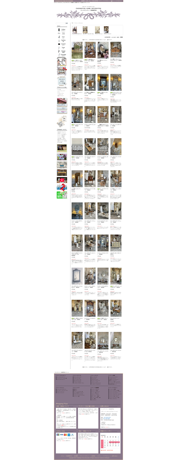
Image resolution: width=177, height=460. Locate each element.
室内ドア (75, 390)
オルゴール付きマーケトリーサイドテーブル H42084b (77, 254)
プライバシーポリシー (84, 455)
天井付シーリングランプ (113, 379)
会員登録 (93, 455)
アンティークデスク (77, 381)
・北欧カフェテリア (60, 95)
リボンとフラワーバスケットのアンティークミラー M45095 (116, 93)
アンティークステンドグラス (79, 395)
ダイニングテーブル (77, 377)
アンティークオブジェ (95, 391)
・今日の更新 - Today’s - (61, 138)
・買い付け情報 (59, 142)
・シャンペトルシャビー (61, 90)
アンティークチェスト (79, 23)
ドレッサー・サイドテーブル (88, 33)
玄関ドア (75, 389)
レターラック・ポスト (95, 395)
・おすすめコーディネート (61, 131)
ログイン (101, 0)
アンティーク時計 (94, 390)
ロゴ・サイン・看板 (95, 396)
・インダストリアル (60, 93)
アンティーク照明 (111, 375)
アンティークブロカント (112, 387)
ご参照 (62, 425)
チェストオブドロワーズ (76, 33)
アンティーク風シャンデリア (114, 381)
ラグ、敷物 (93, 398)
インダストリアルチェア (96, 384)
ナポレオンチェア (94, 379)
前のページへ (85, 39)
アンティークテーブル (77, 375)
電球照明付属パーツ (113, 384)
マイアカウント (107, 0)
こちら (63, 412)
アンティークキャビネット (61, 375)
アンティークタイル (95, 389)
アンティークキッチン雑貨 (114, 390)
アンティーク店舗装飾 (95, 387)
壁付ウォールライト (113, 380)
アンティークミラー (107, 33)
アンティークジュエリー (113, 392)
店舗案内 (83, 0)
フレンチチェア (94, 377)
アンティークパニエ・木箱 (114, 397)
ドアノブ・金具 (77, 396)
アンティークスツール (95, 380)
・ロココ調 (59, 89)
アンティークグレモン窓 (78, 391)
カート (113, 1)
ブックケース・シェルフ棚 (62, 378)
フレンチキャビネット (61, 377)
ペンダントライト (112, 378)
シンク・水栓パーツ (95, 392)
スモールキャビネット (61, 379)
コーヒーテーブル (77, 378)
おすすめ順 (114, 37)
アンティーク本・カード (113, 396)
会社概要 (76, 455)
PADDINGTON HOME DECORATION (64, 1)
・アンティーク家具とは (61, 135)
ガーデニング (93, 399)
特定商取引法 (69, 455)
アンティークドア (76, 387)
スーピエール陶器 (112, 389)
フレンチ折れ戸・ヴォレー (79, 392)
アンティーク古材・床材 (96, 397)
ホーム (62, 455)
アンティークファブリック (114, 395)
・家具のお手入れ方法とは (61, 139)
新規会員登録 (95, 0)
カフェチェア (93, 378)
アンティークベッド (98, 33)
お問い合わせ (89, 0)
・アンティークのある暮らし (62, 134)
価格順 (118, 37)
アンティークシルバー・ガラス (115, 391)
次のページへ (109, 39)
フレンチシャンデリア (113, 377)
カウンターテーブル (77, 380)
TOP (72, 23)
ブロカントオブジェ (113, 398)
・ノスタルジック (60, 94)
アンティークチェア (94, 375)
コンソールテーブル (77, 379)
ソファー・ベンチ (94, 381)
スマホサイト (119, 0)
